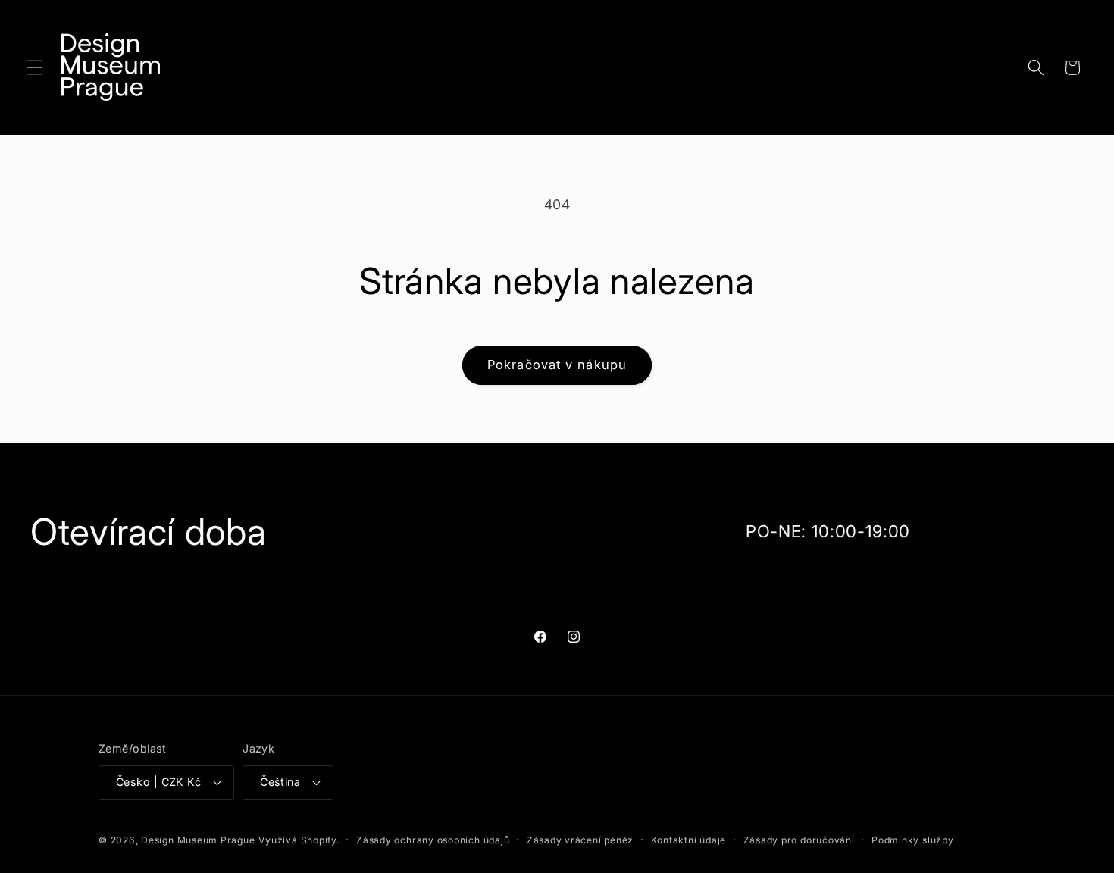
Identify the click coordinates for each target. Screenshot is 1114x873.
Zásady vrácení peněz (580, 840)
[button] (35, 67)
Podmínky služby (912, 840)
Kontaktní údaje (689, 840)
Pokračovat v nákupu (557, 364)
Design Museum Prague (198, 840)
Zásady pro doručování (799, 840)
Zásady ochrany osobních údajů (432, 840)
